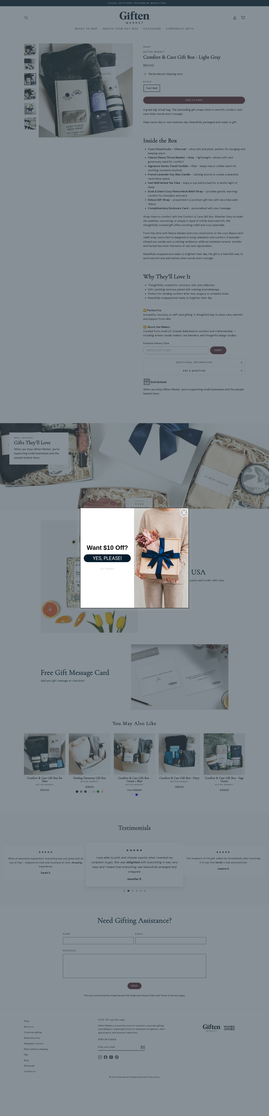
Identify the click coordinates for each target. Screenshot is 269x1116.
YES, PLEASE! (107, 558)
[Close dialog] (184, 512)
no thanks (107, 568)
